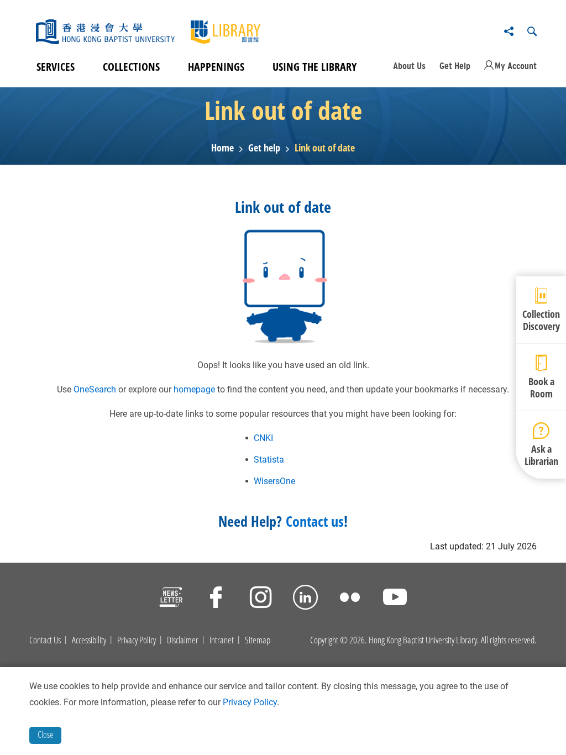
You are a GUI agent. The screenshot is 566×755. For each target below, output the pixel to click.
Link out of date (325, 148)
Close (45, 734)
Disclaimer (182, 640)
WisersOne (274, 481)
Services (55, 66)
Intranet (221, 640)
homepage (194, 389)
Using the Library (314, 66)
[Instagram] (260, 599)
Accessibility (89, 640)
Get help (264, 148)
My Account (516, 66)
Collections (131, 66)
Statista (269, 459)
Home (222, 148)
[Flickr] (350, 599)
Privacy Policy (136, 640)
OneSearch (95, 389)
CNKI (263, 438)
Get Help (454, 66)
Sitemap (257, 640)
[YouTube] (394, 599)
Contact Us (45, 640)
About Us (409, 66)
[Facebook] (215, 599)
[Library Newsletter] (171, 599)
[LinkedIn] (305, 599)
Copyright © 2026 (337, 640)
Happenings (216, 66)
